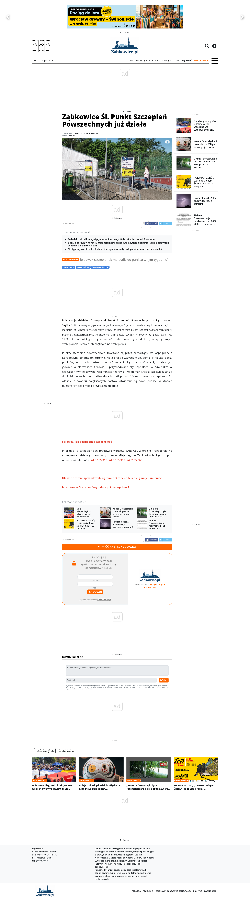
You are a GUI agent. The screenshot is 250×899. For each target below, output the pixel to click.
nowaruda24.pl (118, 863)
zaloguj (95, 592)
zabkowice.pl (101, 866)
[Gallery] (125, 16)
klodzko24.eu (133, 863)
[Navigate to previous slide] (7, 17)
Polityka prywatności (204, 891)
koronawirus (83, 267)
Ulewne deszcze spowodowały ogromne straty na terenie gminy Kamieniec (112, 478)
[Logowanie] (214, 45)
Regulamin (148, 891)
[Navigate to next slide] (242, 17)
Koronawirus (70, 259)
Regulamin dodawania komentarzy (173, 891)
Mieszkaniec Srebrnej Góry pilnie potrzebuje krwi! (95, 487)
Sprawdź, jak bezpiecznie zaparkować (87, 441)
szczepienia (68, 267)
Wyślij (163, 680)
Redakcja (136, 891)
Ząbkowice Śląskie (100, 267)
